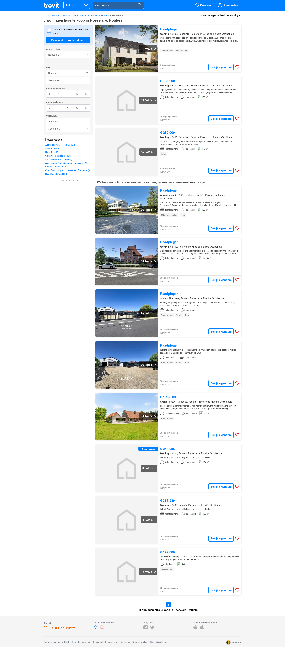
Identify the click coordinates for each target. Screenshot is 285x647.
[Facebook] (145, 628)
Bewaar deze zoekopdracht (68, 40)
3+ (77, 93)
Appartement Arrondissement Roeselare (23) (66, 162)
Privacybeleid (84, 641)
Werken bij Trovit (61, 641)
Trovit (46, 15)
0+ (50, 93)
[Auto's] (102, 628)
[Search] (139, 5)
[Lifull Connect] (59, 629)
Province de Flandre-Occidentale (80, 15)
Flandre (56, 15)
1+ (59, 93)
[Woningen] (96, 628)
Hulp (73, 641)
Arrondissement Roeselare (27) (60, 144)
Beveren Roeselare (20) (56, 166)
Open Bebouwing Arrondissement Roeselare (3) (67, 170)
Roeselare (117, 15)
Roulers (105, 15)
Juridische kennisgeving (119, 641)
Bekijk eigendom (221, 67)
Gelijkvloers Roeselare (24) (58, 155)
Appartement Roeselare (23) (58, 159)
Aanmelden (231, 5)
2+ (68, 93)
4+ (86, 93)
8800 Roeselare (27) (54, 148)
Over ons (48, 641)
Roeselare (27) (52, 152)
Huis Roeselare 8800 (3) (56, 173)
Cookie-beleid (99, 641)
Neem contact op (140, 641)
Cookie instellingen (159, 641)
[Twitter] (152, 628)
